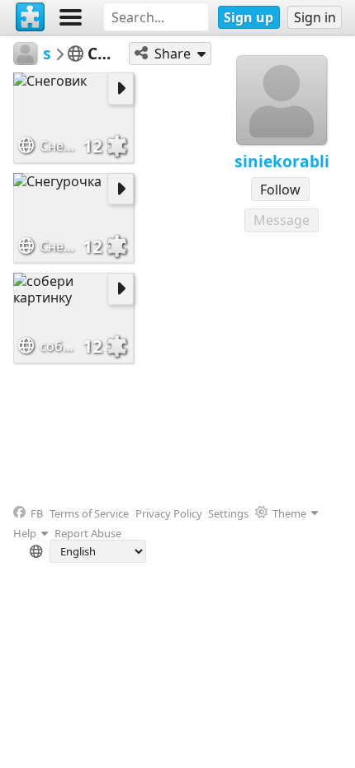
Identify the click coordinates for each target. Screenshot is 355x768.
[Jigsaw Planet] (30, 17)
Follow (280, 189)
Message (281, 220)
